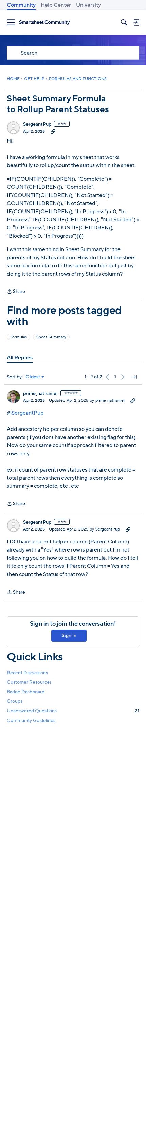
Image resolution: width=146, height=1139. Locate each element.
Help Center (56, 5)
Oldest (32, 377)
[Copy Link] (53, 131)
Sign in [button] (69, 635)
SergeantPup (37, 124)
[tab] (20, 357)
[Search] (124, 22)
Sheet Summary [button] (51, 337)
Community (21, 5)
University (88, 5)
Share (16, 292)
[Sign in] (136, 22)
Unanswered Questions (73, 710)
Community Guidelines (31, 720)
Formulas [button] (18, 337)
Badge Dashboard (25, 691)
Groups (14, 701)
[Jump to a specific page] (133, 377)
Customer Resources (29, 682)
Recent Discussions (27, 673)
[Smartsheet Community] (44, 22)
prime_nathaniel (40, 394)
